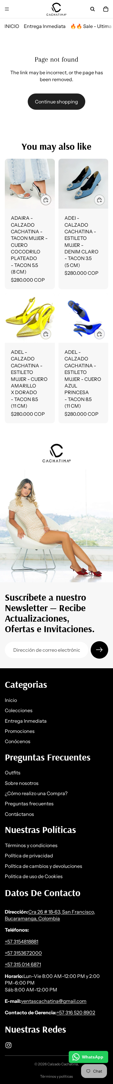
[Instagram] (8, 1045)
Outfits (12, 773)
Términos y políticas (56, 1076)
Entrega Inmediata (45, 26)
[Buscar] (92, 9)
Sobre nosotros (22, 783)
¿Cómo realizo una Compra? (36, 793)
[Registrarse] (99, 650)
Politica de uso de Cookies (34, 876)
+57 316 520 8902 (76, 1013)
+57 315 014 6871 (23, 965)
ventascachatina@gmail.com (53, 1001)
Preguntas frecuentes (29, 804)
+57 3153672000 (23, 953)
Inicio (11, 700)
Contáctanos (19, 814)
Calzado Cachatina (62, 1064)
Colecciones (19, 710)
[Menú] (7, 9)
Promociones (20, 731)
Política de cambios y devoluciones (43, 866)
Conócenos (17, 742)
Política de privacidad (29, 856)
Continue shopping (56, 102)
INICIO (12, 26)
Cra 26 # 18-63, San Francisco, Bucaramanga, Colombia (50, 915)
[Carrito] (105, 9)
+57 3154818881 (21, 942)
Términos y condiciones (31, 845)
